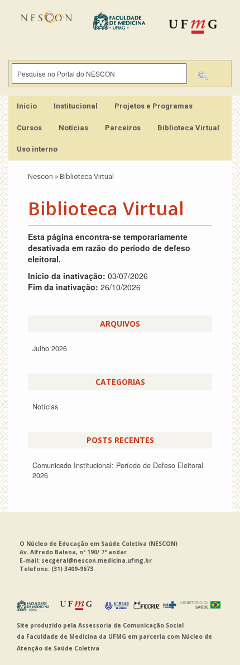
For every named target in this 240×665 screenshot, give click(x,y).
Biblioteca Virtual (188, 128)
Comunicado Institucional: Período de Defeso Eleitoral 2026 (117, 470)
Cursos (29, 128)
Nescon (40, 176)
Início (27, 106)
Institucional (76, 106)
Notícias (73, 128)
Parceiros (123, 128)
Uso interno (37, 149)
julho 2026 (49, 348)
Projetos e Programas (153, 106)
